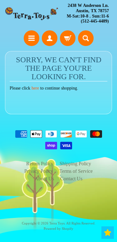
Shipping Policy (75, 163)
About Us (44, 178)
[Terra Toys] (32, 14)
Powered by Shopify (58, 228)
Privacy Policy (38, 171)
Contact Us (71, 178)
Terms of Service (76, 171)
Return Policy (39, 163)
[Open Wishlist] (107, 232)
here (35, 88)
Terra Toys (57, 223)
